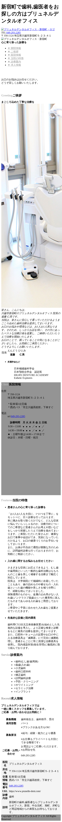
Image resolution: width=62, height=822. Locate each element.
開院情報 (14, 48)
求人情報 (14, 65)
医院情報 (14, 55)
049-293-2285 (13, 32)
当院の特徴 (16, 58)
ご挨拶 (13, 51)
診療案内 (14, 61)
